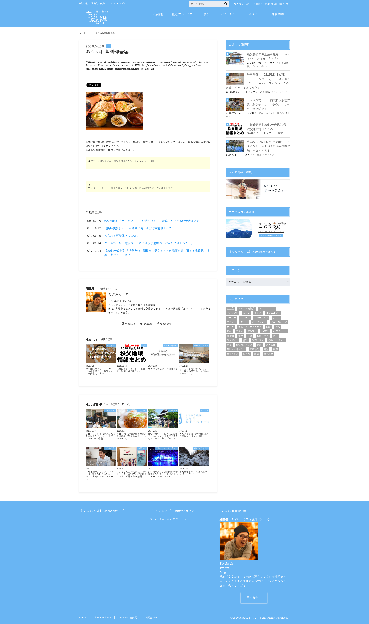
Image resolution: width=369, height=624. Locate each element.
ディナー (231, 322)
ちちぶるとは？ (242, 4)
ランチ (230, 326)
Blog (223, 572)
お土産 (230, 308)
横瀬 (250, 335)
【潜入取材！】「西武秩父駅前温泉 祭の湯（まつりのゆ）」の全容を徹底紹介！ (268, 105)
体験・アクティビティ (249, 326)
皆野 (245, 340)
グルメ (257, 313)
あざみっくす (118, 295)
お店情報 (158, 14)
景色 (240, 335)
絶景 (259, 344)
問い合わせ (254, 597)
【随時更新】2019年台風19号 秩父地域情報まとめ (138, 228)
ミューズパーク (279, 322)
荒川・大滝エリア (236, 349)
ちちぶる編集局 (246, 308)
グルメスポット (260, 66)
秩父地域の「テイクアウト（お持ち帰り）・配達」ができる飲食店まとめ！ (153, 221)
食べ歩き (268, 353)
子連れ (239, 331)
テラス (276, 317)
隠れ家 (246, 353)
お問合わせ (151, 617)
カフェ (246, 313)
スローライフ (261, 317)
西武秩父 (254, 349)
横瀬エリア (262, 335)
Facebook (165, 323)
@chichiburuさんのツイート (168, 519)
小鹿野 (265, 331)
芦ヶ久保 (270, 344)
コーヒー (231, 317)
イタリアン (232, 313)
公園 (268, 326)
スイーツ (245, 317)
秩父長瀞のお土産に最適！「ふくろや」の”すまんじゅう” (268, 57)
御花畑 (230, 335)
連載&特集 (278, 14)
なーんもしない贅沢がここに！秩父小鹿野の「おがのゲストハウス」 (149, 243)
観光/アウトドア (182, 14)
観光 (266, 349)
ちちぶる (257, 617)
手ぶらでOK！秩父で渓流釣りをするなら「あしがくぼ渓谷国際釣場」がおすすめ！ (268, 146)
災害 (280, 133)
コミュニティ (273, 313)
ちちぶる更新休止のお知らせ (123, 235)
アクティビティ (267, 308)
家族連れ (252, 331)
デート (244, 322)
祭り (206, 14)
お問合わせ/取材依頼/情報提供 (272, 4)
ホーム (82, 617)
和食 (229, 331)
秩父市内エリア (244, 344)
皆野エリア (258, 340)
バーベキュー (259, 322)
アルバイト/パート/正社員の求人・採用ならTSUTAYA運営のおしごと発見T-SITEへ (131, 188)
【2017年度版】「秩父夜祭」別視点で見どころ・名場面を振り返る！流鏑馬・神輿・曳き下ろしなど (156, 253)
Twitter (148, 323)
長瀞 (275, 349)
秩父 (229, 344)
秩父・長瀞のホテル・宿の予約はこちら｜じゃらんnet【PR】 (123, 161)
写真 (277, 326)
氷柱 (275, 335)
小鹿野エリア (280, 331)
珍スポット (232, 340)
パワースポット (230, 14)
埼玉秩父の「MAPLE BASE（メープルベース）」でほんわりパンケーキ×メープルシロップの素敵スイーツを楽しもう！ (258, 81)
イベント (254, 14)
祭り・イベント (276, 340)
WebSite (130, 323)
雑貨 (256, 353)
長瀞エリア (232, 353)
